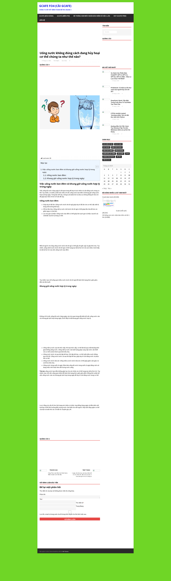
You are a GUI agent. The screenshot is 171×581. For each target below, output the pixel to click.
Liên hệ (42, 20)
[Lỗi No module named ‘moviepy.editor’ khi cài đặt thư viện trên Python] (105, 115)
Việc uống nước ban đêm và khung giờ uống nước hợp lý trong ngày (68, 171)
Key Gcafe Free (120, 16)
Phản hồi (42, 494)
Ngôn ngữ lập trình (109, 153)
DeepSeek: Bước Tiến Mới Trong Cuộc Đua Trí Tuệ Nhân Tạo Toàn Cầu (121, 102)
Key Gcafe (106, 147)
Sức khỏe (64, 60)
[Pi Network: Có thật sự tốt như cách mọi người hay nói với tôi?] (105, 89)
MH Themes (65, 551)
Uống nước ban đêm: (56, 175)
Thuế (127, 153)
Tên (41, 499)
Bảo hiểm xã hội (107, 144)
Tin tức (119, 156)
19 (108, 181)
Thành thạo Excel (108, 156)
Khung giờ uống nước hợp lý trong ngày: (66, 178)
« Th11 (104, 188)
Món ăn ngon (119, 150)
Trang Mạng (79, 506)
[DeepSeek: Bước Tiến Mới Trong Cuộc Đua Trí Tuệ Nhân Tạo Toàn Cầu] (105, 102)
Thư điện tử (79, 503)
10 (129, 175)
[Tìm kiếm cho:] (111, 32)
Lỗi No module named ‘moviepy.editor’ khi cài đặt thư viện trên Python (120, 115)
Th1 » (109, 188)
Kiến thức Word (108, 150)
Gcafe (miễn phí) (63, 16)
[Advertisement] (70, 38)
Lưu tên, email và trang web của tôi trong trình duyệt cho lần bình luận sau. (63, 514)
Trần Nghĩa (56, 60)
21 (117, 181)
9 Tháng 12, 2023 (46, 60)
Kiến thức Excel (117, 147)
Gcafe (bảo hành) (46, 16)
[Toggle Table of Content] (96, 166)
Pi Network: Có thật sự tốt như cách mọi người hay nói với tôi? (121, 89)
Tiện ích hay (106, 159)
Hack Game (118, 144)
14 (117, 178)
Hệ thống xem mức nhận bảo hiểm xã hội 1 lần (91, 16)
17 (129, 178)
